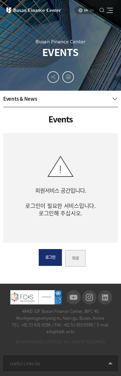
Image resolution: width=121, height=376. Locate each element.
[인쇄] (68, 77)
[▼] (60, 99)
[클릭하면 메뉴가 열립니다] (109, 10)
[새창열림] (73, 297)
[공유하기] (53, 77)
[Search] (101, 9)
